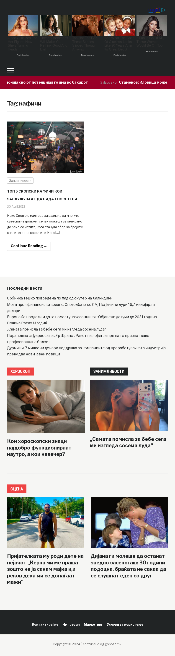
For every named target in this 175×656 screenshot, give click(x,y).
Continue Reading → (29, 246)
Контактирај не (45, 624)
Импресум (71, 624)
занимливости (108, 371)
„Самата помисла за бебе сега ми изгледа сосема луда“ (56, 329)
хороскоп (20, 371)
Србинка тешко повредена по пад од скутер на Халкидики (59, 298)
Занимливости (20, 181)
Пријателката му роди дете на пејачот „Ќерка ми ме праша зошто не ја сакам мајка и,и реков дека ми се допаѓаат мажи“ (45, 569)
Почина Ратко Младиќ (27, 323)
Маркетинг (93, 624)
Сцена (16, 489)
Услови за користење (125, 624)
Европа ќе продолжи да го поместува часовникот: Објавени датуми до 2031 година (82, 317)
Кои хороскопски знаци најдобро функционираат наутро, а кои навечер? (39, 447)
